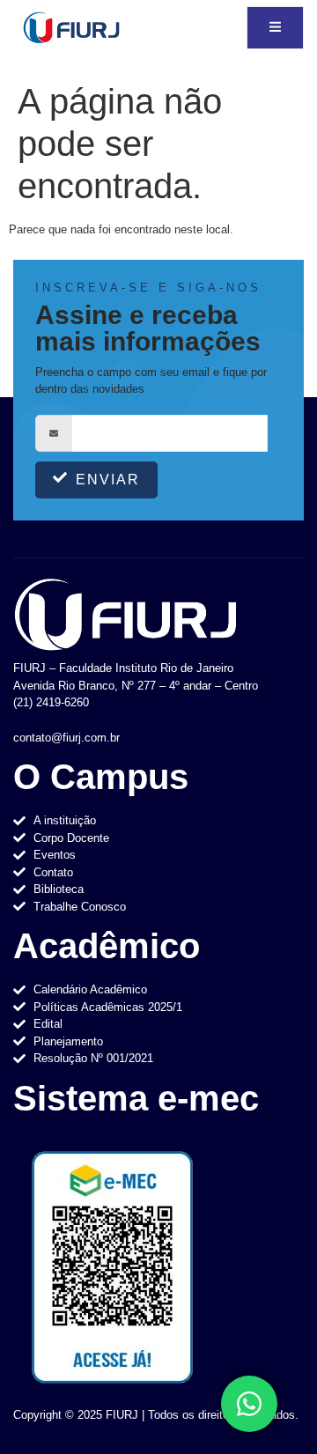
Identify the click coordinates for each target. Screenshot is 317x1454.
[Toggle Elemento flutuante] (249, 1404)
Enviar (108, 479)
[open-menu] (275, 27)
